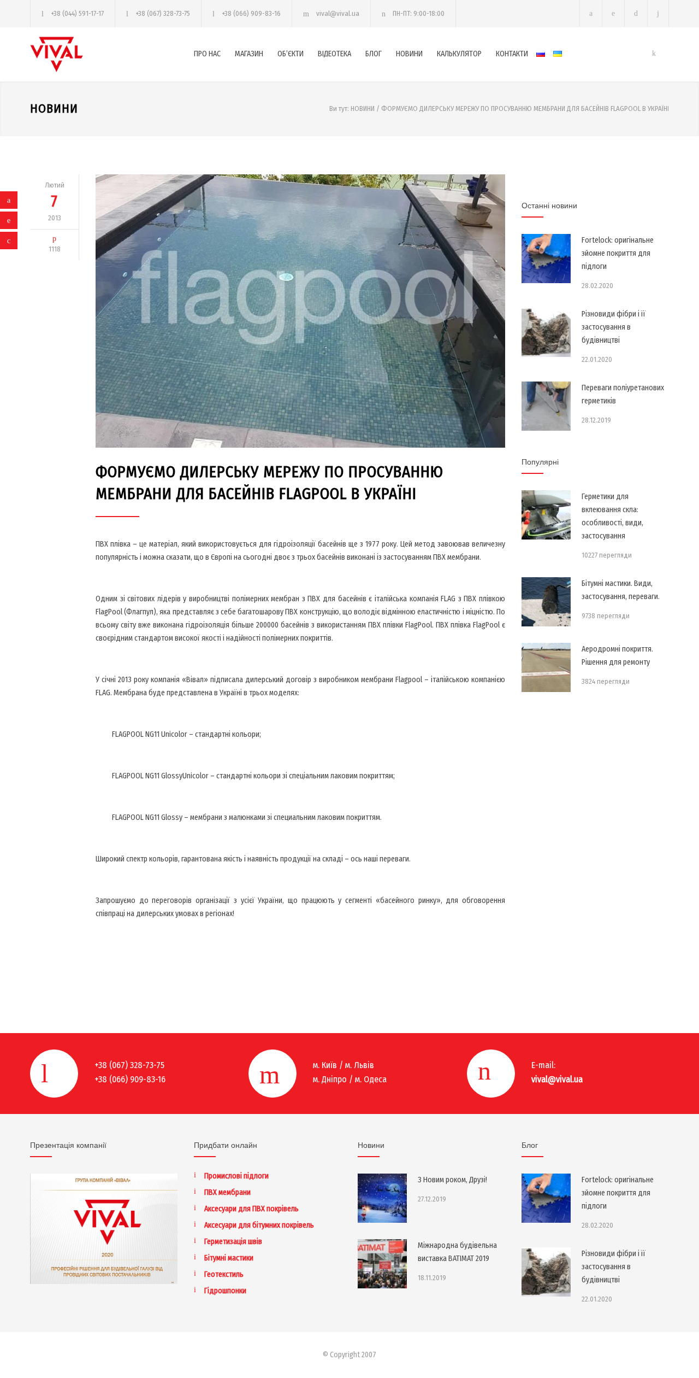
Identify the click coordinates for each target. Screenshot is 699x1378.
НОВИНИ (409, 53)
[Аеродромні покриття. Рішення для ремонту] (546, 667)
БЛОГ (373, 53)
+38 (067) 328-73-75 (162, 13)
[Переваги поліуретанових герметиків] (546, 406)
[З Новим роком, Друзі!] (382, 1198)
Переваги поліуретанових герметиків (623, 394)
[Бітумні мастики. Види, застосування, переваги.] (546, 601)
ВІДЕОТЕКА (334, 53)
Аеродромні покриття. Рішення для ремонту (617, 655)
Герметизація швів (233, 1241)
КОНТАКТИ (512, 53)
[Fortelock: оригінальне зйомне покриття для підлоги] (546, 258)
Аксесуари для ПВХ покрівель (251, 1208)
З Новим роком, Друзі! (452, 1180)
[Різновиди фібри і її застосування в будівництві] (546, 332)
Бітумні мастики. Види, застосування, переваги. (621, 590)
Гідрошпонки (225, 1290)
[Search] (658, 13)
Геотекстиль (224, 1274)
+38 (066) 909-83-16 (251, 13)
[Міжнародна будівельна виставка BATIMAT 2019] (382, 1263)
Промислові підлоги (236, 1176)
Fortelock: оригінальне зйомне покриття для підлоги (618, 253)
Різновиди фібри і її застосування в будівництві (613, 327)
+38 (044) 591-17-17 (77, 13)
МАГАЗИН (249, 53)
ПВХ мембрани (227, 1192)
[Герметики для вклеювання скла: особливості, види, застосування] (546, 515)
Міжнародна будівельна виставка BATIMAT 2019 (457, 1252)
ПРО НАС (207, 53)
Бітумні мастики (228, 1258)
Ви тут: (339, 108)
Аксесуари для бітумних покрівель (259, 1225)
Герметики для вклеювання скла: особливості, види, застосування (612, 516)
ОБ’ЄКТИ (290, 53)
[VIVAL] (112, 54)
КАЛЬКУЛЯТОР (459, 53)
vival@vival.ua (337, 13)
